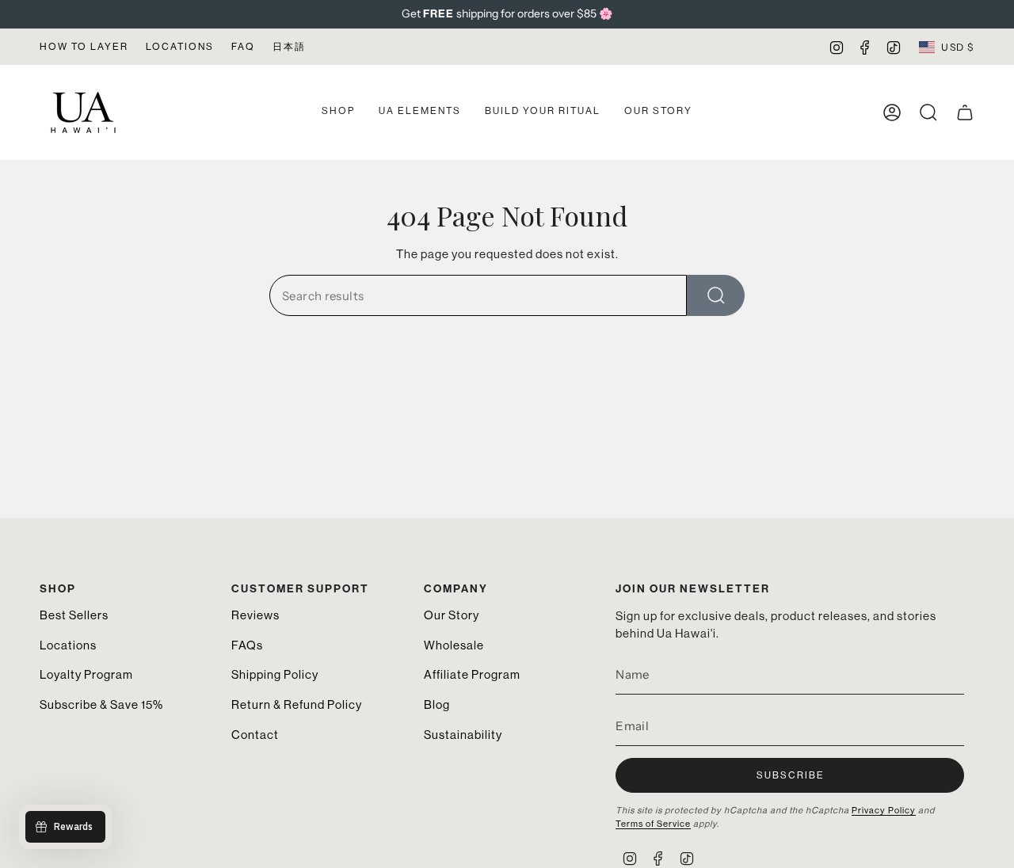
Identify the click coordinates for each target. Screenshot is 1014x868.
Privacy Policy (884, 810)
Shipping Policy (274, 674)
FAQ (243, 46)
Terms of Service (653, 824)
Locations (180, 46)
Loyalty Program (86, 674)
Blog (437, 704)
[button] (338, 112)
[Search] (716, 295)
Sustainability (463, 734)
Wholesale (454, 645)
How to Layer (84, 46)
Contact (255, 734)
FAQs (247, 645)
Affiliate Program (472, 674)
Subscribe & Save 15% (101, 704)
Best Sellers (74, 615)
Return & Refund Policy (296, 704)
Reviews (255, 615)
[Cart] (965, 112)
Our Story (451, 615)
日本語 (289, 46)
